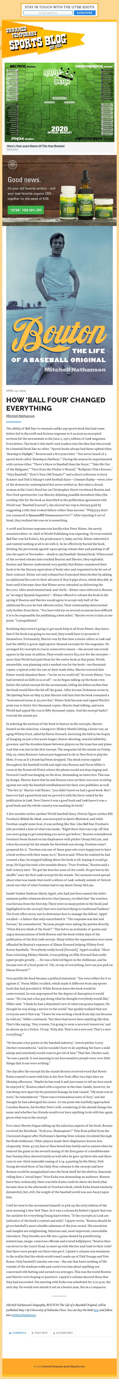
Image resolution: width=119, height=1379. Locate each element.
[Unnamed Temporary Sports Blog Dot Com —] (45, 41)
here (96, 1310)
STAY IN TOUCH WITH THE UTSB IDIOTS (59, 7)
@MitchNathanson (24, 1315)
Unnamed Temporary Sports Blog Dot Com (63, 1366)
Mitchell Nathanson (20, 416)
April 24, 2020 (16, 390)
